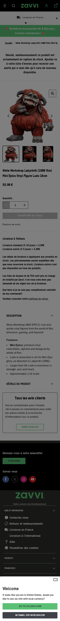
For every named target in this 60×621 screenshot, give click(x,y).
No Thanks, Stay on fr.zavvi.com (30, 615)
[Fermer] (55, 579)
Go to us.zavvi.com (30, 606)
